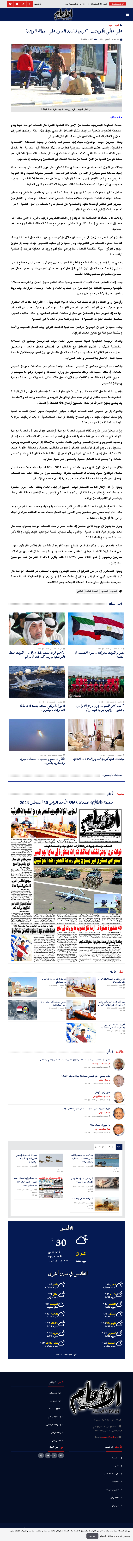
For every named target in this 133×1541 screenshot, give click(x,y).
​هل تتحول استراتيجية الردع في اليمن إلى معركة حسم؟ (82, 1180)
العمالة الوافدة (91, 591)
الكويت (113, 591)
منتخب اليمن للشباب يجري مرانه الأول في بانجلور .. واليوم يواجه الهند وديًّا (100, 708)
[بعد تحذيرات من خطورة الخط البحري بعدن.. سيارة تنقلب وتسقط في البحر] (107, 1160)
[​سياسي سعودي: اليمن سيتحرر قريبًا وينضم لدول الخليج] (22, 1010)
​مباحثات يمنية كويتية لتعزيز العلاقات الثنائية (98, 759)
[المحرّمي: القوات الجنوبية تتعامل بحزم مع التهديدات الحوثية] (81, 987)
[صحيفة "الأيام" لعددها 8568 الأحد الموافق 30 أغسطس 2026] (66, 884)
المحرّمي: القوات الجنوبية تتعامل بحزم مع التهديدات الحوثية (111, 980)
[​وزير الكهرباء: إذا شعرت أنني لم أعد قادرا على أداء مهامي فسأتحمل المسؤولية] (81, 1010)
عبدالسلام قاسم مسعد (101, 1063)
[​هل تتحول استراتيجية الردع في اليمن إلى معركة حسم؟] (107, 1184)
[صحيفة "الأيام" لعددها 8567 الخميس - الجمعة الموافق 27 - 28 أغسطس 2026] (51, 1187)
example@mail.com (109, 1437)
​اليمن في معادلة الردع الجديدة (82, 1198)
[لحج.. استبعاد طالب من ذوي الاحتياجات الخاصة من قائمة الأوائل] (81, 1032)
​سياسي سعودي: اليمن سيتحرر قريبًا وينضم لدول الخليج (53, 1003)
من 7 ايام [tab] (110, 1147)
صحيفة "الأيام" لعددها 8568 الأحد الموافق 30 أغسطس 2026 (66, 802)
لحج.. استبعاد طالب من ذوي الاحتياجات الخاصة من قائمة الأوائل (112, 1026)
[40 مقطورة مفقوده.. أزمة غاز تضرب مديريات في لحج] (22, 987)
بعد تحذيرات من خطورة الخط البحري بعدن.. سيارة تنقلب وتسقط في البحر (82, 1159)
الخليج (80, 591)
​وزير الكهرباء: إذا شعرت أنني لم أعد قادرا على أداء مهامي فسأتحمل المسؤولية (111, 1003)
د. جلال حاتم (104, 1080)
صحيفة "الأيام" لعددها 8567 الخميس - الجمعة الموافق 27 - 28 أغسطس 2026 (25, 1182)
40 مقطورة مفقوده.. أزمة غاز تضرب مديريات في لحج (54, 980)
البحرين (104, 591)
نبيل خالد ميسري (102, 1129)
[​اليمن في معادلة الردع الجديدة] (107, 1204)
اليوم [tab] (119, 1147)
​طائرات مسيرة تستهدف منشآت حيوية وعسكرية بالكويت (42, 761)
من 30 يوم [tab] (99, 1147)
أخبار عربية (114, 25)
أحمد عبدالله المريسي (101, 1096)
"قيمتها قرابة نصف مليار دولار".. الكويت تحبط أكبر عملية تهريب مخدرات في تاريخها (37, 655)
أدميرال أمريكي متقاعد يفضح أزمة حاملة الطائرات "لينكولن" (42, 708)
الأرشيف (37, 4)
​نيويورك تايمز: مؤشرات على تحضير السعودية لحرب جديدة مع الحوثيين (26, 1159)
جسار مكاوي (104, 1112)
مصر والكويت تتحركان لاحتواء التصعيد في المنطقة (99, 655)
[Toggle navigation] (127, 14)
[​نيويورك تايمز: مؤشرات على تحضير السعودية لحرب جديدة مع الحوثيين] (51, 1160)
